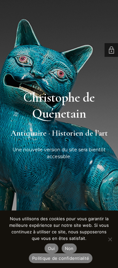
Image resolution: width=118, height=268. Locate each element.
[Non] (110, 239)
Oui (51, 248)
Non (69, 248)
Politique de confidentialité (60, 258)
